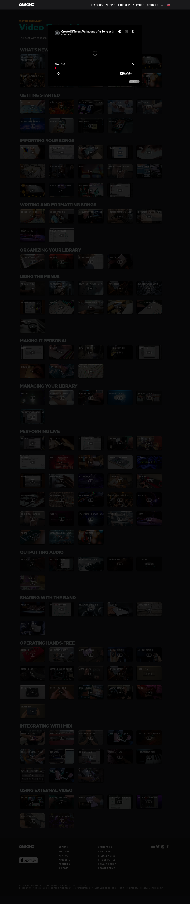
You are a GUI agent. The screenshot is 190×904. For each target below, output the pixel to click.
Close (134, 81)
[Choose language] (168, 5)
